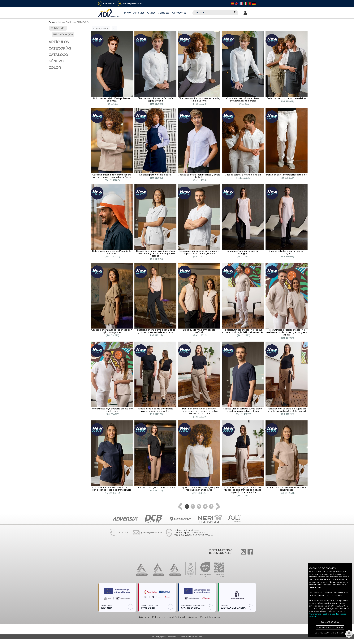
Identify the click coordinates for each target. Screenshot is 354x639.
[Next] (218, 506)
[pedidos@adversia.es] (146, 538)
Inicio (127, 12)
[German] (254, 3)
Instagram (243, 552)
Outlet (151, 12)
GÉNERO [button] (56, 61)
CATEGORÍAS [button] (60, 48)
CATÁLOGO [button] (58, 55)
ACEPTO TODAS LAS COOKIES (329, 627)
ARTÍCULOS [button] (59, 42)
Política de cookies (162, 617)
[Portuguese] (249, 3)
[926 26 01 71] (117, 538)
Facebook (250, 552)
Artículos (139, 12)
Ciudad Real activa (210, 617)
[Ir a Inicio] (109, 13)
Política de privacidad (186, 617)
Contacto (163, 12)
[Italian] (245, 3)
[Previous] (180, 506)
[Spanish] (232, 3)
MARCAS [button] (57, 28)
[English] (236, 3)
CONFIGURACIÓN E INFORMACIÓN (330, 633)
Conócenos (179, 12)
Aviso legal (144, 617)
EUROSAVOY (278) (63, 34)
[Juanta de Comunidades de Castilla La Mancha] (237, 594)
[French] (241, 3)
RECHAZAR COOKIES (330, 622)
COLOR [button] (55, 68)
